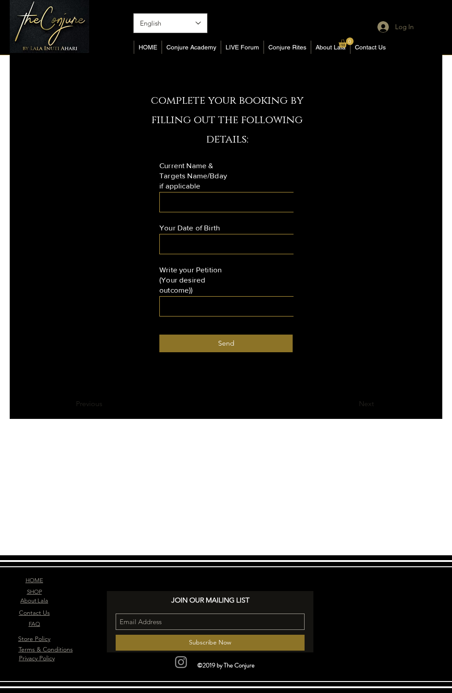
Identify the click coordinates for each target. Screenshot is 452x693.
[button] (346, 43)
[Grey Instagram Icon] (181, 662)
